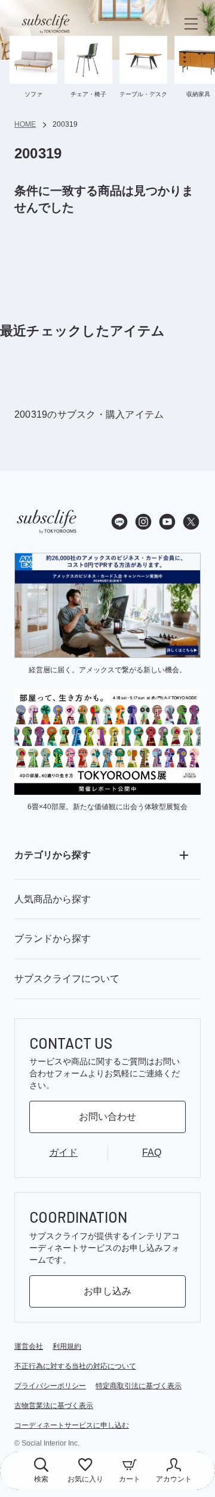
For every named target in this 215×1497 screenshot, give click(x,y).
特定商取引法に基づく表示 (139, 1386)
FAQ (151, 1152)
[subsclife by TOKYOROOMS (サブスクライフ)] (45, 23)
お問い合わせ (107, 1117)
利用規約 (67, 1346)
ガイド (63, 1152)
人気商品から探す (52, 899)
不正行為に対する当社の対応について (75, 1366)
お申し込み (107, 1291)
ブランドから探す (52, 938)
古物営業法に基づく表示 (53, 1405)
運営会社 (28, 1346)
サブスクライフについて (66, 978)
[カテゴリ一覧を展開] (184, 855)
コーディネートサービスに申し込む (71, 1425)
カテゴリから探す (52, 855)
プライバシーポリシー (50, 1386)
